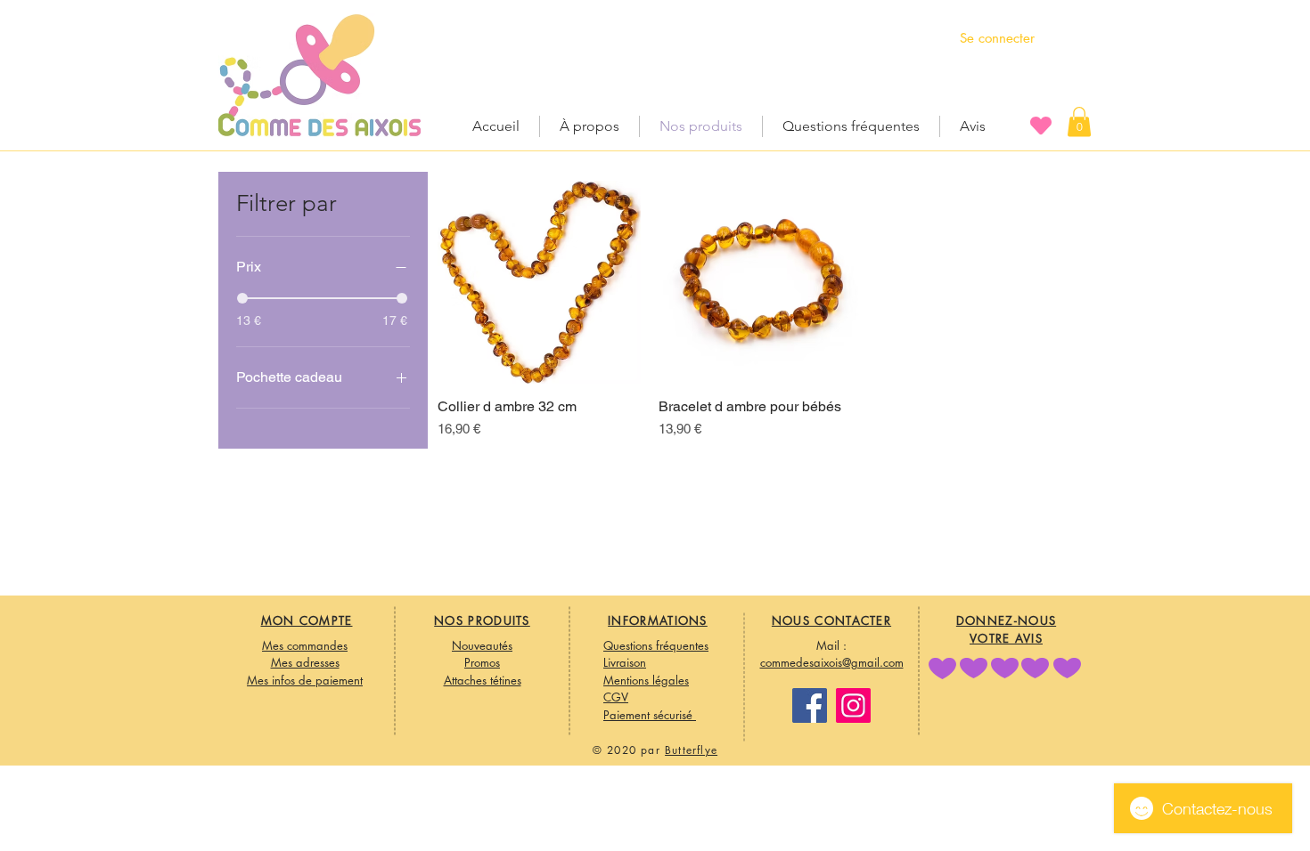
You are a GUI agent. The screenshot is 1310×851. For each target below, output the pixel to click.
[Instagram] (853, 705)
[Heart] (1040, 125)
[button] (1079, 121)
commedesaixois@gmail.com (832, 662)
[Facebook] (809, 705)
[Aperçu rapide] (539, 282)
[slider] (242, 298)
